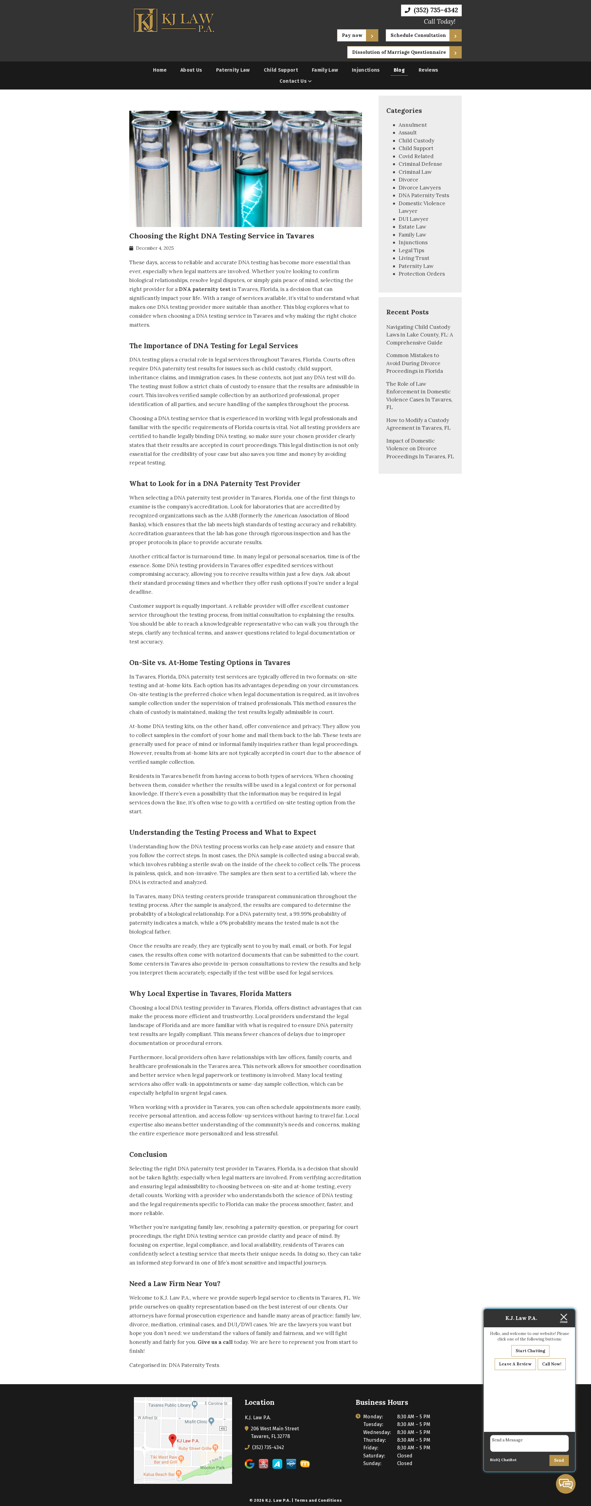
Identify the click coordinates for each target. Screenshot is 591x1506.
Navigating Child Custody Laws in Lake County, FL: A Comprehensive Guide (419, 335)
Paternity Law (233, 70)
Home (160, 70)
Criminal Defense (420, 164)
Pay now (352, 35)
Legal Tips (411, 250)
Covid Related (416, 156)
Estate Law (412, 226)
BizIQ (495, 1459)
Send (559, 1460)
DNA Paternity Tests (194, 1365)
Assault (408, 132)
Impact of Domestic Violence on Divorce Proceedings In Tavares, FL (420, 448)
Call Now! (551, 1364)
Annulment (413, 125)
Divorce (408, 179)
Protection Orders (422, 273)
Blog (399, 70)
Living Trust (414, 258)
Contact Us (293, 81)
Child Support (281, 70)
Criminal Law (415, 172)
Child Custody (416, 140)
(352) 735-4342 (435, 10)
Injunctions (366, 70)
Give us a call (215, 1342)
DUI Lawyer (413, 219)
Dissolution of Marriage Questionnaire (399, 52)
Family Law (325, 70)
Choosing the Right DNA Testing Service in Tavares (221, 236)
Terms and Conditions (318, 1500)
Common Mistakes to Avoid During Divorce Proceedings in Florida (414, 363)
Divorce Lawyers (420, 187)
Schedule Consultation (418, 35)
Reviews (428, 70)
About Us (191, 70)
